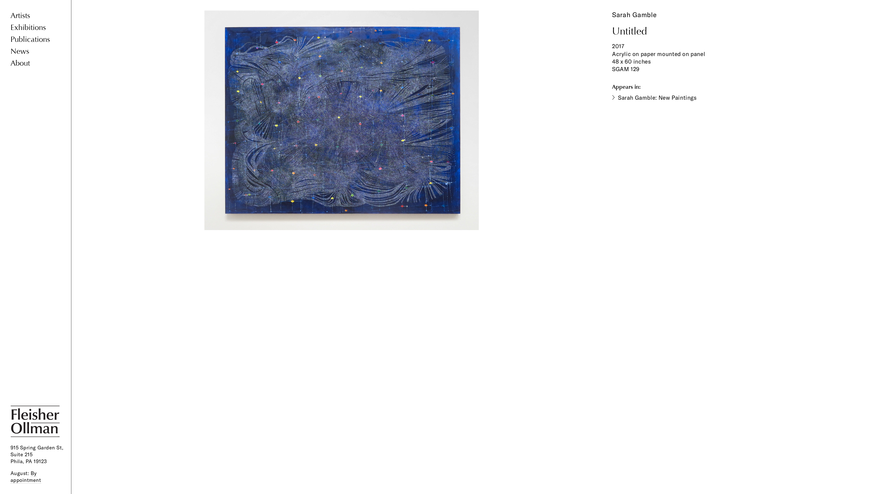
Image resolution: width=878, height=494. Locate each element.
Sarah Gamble (634, 15)
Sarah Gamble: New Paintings (657, 97)
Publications (30, 39)
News (20, 51)
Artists (20, 15)
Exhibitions (28, 27)
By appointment (26, 476)
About (20, 63)
